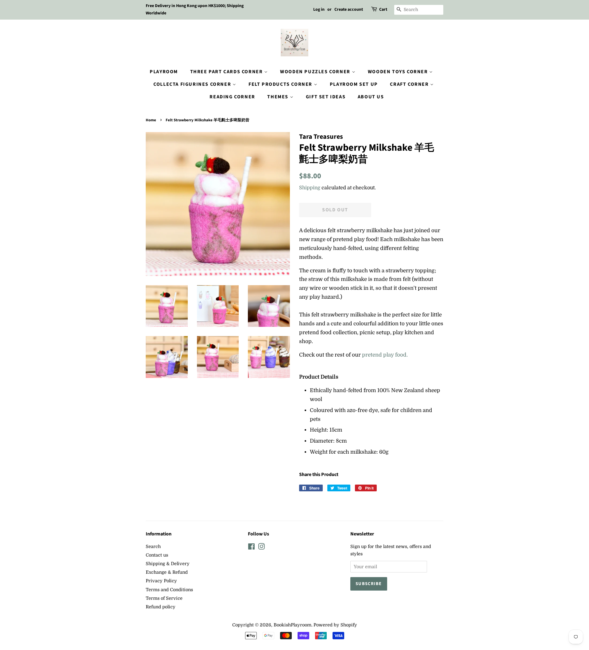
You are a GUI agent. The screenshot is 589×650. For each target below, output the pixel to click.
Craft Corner (410, 84)
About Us (371, 96)
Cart (383, 9)
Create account (348, 9)
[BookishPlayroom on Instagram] (261, 547)
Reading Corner (232, 96)
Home (151, 120)
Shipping (309, 188)
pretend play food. (385, 355)
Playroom (164, 71)
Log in (319, 9)
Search (153, 546)
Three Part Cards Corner (227, 71)
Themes (278, 96)
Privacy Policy (161, 580)
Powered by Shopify (335, 624)
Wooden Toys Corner (398, 71)
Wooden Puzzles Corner (316, 71)
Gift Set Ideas (325, 96)
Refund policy (160, 606)
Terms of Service (164, 598)
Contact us (157, 555)
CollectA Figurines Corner (193, 84)
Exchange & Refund (167, 572)
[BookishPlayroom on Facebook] (251, 547)
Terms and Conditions (169, 589)
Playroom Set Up (354, 84)
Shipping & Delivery (168, 563)
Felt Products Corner (281, 84)
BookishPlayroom (292, 624)
